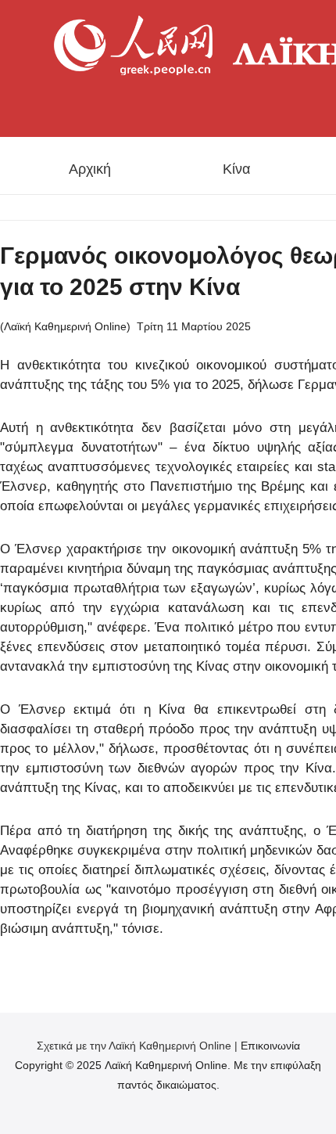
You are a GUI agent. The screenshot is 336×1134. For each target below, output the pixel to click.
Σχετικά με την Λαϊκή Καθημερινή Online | (139, 1045)
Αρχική (90, 169)
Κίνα (236, 169)
